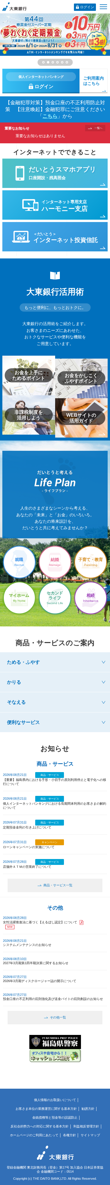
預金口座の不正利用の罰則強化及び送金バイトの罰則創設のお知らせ (53, 999)
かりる (14, 682)
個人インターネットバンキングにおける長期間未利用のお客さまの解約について (54, 805)
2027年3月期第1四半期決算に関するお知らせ (35, 963)
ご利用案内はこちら (93, 81)
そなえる (16, 702)
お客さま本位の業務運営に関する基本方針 (46, 1108)
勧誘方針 (88, 1108)
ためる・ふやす (23, 662)
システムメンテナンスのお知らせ (27, 945)
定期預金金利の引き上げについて (27, 827)
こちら (50, 116)
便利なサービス (23, 722)
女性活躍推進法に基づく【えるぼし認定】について (40, 922)
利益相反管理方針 (86, 1126)
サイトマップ (90, 1135)
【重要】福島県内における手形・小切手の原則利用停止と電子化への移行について (54, 782)
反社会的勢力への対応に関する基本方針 (40, 1126)
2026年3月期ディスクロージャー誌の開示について (39, 981)
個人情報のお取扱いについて (55, 1100)
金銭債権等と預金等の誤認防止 (54, 1117)
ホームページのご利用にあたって (34, 1135)
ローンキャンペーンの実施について (29, 847)
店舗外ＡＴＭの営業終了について (27, 866)
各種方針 (69, 1135)
